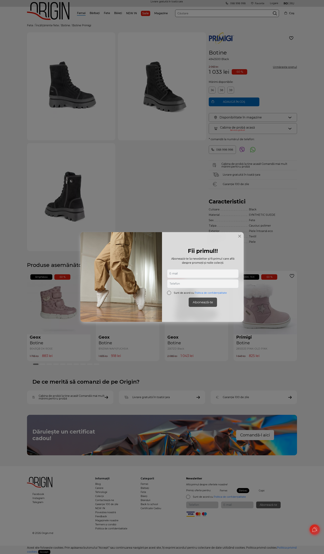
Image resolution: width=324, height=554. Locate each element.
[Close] (239, 236)
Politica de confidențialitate (211, 292)
